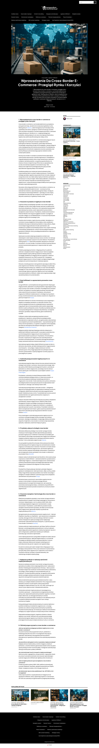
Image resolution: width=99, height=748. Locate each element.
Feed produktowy (67, 203)
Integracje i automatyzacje (69, 209)
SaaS (64, 228)
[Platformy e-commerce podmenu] (47, 726)
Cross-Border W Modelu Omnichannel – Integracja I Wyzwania (69, 176)
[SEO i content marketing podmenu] (39, 20)
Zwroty (64, 248)
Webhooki (65, 243)
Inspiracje (65, 208)
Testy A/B (65, 236)
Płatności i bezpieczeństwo (69, 223)
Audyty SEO (65, 188)
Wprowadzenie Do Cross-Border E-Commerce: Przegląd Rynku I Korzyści (78, 705)
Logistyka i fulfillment (52, 77)
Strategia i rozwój (67, 233)
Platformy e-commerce (68, 221)
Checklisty (65, 195)
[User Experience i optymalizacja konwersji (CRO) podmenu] (73, 20)
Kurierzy (65, 211)
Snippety (65, 232)
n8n (64, 217)
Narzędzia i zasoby (67, 219)
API (64, 187)
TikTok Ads (65, 237)
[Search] (95, 2)
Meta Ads (65, 216)
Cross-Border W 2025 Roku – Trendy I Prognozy (71, 142)
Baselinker (65, 189)
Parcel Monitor (49, 341)
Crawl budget (66, 199)
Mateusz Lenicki (49, 105)
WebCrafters (52, 741)
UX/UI (64, 241)
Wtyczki (65, 245)
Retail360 (31, 454)
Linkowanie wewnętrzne (68, 212)
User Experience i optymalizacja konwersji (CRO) (70, 239)
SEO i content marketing (68, 229)
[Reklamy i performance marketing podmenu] (26, 20)
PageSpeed (65, 220)
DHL (28, 241)
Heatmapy (65, 207)
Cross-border (45, 77)
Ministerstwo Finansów (30, 327)
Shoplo (38, 476)
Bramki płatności (66, 191)
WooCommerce (66, 244)
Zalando (44, 440)
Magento (65, 215)
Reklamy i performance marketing (70, 225)
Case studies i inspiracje (68, 193)
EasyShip (35, 523)
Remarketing (66, 227)
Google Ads (65, 205)
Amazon (25, 412)
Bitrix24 (34, 511)
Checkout (65, 196)
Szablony (65, 235)
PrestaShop (65, 224)
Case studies (66, 192)
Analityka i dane (66, 185)
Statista (29, 128)
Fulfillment (65, 204)
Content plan (66, 197)
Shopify (32, 297)
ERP (64, 201)
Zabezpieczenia (66, 247)
